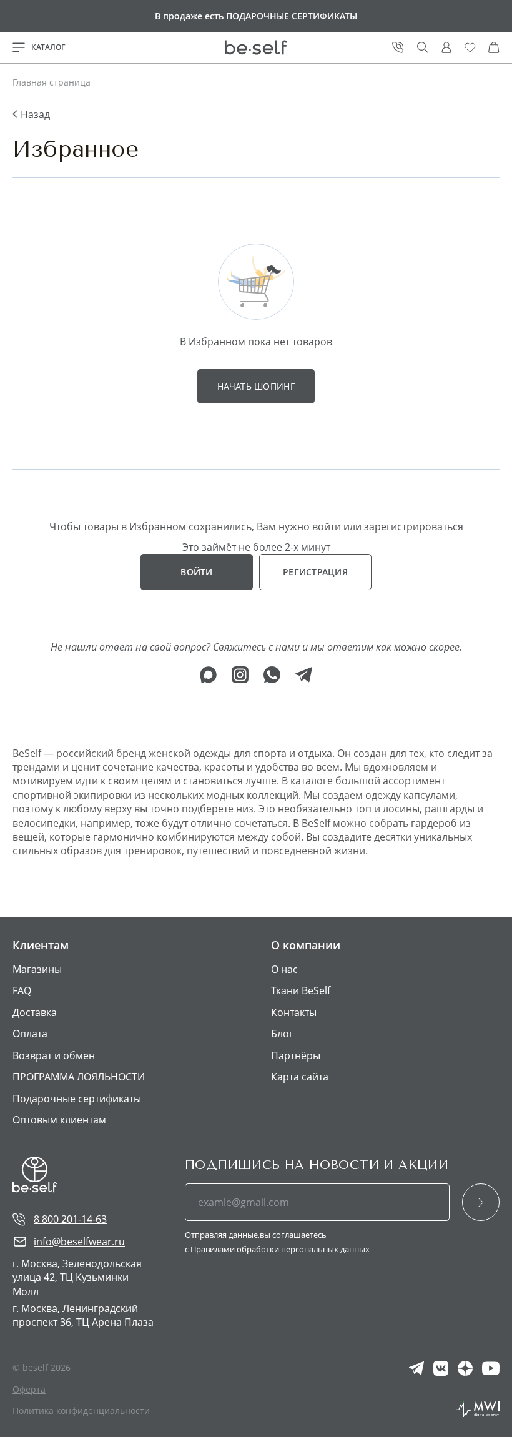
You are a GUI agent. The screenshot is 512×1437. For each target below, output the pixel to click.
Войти (196, 572)
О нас (284, 969)
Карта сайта (299, 1077)
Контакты (294, 1012)
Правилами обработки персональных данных (280, 1249)
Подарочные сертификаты (76, 1098)
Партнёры (295, 1055)
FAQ (21, 990)
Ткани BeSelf (300, 990)
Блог (282, 1033)
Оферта (29, 1389)
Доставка (34, 1012)
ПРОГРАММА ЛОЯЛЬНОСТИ (78, 1077)
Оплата (29, 1033)
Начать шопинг (256, 386)
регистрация (315, 572)
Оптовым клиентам (59, 1120)
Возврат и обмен (53, 1055)
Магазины (37, 969)
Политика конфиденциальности (81, 1410)
